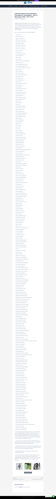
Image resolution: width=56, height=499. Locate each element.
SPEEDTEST (25, 6)
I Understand (36, 0)
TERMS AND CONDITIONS (34, 6)
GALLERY (16, 6)
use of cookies (32, 0)
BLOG (20, 6)
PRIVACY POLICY (44, 6)
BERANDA (11, 6)
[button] (15, 466)
